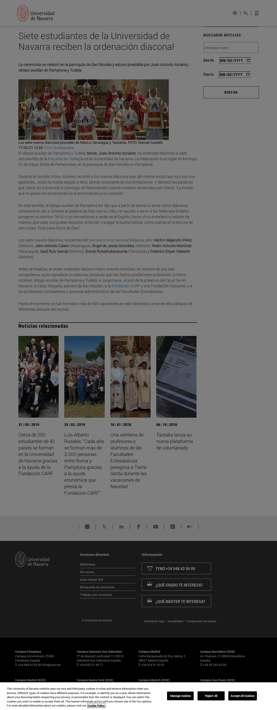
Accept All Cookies (242, 696)
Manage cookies (180, 696)
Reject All (211, 696)
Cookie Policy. (96, 705)
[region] (138, 696)
